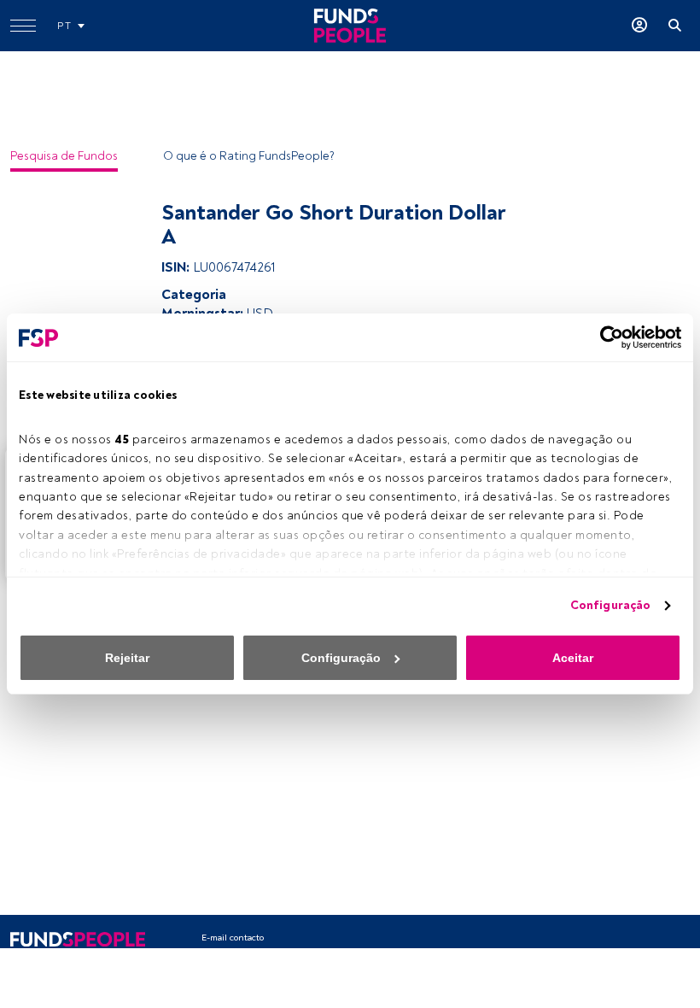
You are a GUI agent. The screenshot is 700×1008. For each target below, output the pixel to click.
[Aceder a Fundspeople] (639, 25)
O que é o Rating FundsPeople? (249, 156)
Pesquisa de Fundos (64, 156)
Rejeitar (127, 658)
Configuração (610, 605)
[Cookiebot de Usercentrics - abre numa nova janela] (606, 337)
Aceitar (572, 658)
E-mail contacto (232, 937)
